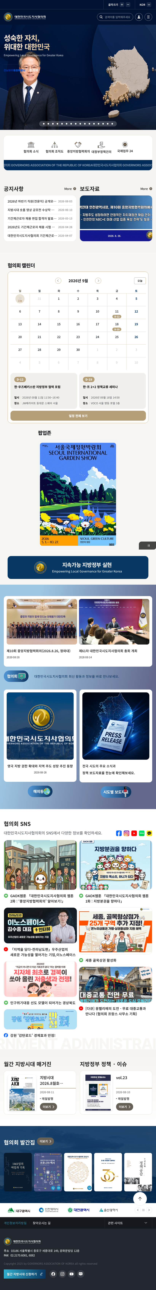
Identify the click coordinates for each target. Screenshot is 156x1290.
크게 (122, 4)
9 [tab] (80, 124)
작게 (128, 4)
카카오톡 (149, 833)
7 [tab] (71, 124)
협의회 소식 (31, 151)
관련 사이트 (115, 1223)
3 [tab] (53, 124)
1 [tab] (44, 124)
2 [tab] (48, 124)
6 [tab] (66, 124)
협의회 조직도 (55, 151)
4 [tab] (57, 124)
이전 (138, 1210)
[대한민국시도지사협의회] (25, 17)
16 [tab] (112, 124)
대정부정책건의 (101, 151)
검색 (101, 17)
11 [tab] (89, 124)
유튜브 (134, 833)
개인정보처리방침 (15, 1223)
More (68, 188)
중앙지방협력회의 (78, 151)
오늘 (140, 281)
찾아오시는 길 (42, 1223)
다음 (149, 1210)
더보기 (44, 1141)
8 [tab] (75, 124)
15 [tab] (107, 124)
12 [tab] (94, 124)
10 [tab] (85, 124)
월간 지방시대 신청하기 (22, 1274)
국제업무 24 (125, 151)
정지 (148, 546)
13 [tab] (98, 124)
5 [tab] (62, 124)
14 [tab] (103, 124)
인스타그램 (126, 833)
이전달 (58, 281)
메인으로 (22, 1241)
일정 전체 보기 (78, 415)
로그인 (139, 17)
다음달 (98, 281)
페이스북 (119, 833)
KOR (142, 4)
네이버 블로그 (142, 833)
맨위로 (140, 1199)
